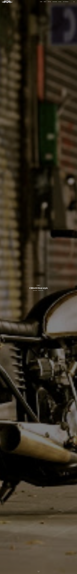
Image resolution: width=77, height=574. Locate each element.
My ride (49, 1)
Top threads (65, 1)
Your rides (54, 1)
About (45, 1)
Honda (38, 285)
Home (41, 1)
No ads (60, 1)
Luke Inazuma (35, 290)
